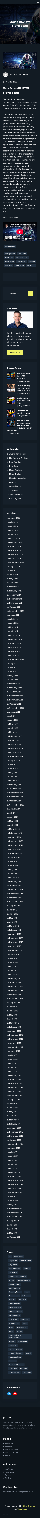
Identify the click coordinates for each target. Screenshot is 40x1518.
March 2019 (14, 877)
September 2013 (16, 1144)
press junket (22, 1341)
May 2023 (13, 675)
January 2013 (15, 1176)
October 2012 (15, 1188)
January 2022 (15, 740)
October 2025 (15, 558)
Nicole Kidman (22, 1327)
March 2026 (14, 538)
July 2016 (13, 1007)
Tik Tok (8, 1478)
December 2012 (16, 1180)
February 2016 (15, 1027)
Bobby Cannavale (24, 1280)
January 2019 (15, 885)
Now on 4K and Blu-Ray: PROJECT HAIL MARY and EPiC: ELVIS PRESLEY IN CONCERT (19, 426)
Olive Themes (29, 1506)
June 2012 (13, 1200)
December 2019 (16, 841)
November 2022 (16, 700)
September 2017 (16, 950)
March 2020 (14, 829)
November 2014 (16, 1087)
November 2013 (16, 1136)
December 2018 (16, 889)
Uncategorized (15, 498)
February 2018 (15, 930)
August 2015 (14, 1051)
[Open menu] (38, 2)
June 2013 (13, 1156)
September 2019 (16, 853)
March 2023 (14, 684)
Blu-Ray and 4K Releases (20, 458)
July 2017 (13, 958)
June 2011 (13, 1225)
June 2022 (13, 720)
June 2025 (13, 574)
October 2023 (15, 655)
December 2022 (16, 696)
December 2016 (16, 986)
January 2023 (15, 692)
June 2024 (14, 623)
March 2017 (14, 974)
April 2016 (13, 1019)
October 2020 (15, 801)
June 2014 (13, 1108)
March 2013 (14, 1168)
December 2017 (16, 938)
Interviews (13, 466)
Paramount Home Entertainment (15, 1336)
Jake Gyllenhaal (14, 1304)
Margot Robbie (14, 1323)
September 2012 (16, 1192)
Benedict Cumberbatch (17, 1276)
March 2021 (14, 780)
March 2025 (14, 587)
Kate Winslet (13, 1319)
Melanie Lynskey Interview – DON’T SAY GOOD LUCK (24, 388)
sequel (28, 1353)
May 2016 (13, 1015)
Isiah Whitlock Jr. (22, 258)
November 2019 (16, 845)
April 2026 (13, 534)
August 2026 (14, 518)
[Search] (30, 293)
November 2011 (15, 1212)
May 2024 (13, 627)
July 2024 (13, 619)
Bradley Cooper (14, 1284)
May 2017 (13, 966)
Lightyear (32, 261)
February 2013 (15, 1172)
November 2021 (16, 748)
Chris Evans (22, 254)
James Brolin (9, 261)
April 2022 (13, 728)
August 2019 (14, 857)
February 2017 (15, 978)
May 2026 (13, 530)
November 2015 (16, 1039)
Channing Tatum (15, 1292)
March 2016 (14, 1023)
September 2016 (16, 999)
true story (23, 1369)
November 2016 (16, 990)
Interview (12, 1300)
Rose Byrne (13, 1345)
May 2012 (13, 1204)
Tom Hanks (13, 1369)
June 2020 (13, 817)
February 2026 (15, 542)
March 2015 (14, 1071)
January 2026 (15, 546)
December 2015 (16, 1035)
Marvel (25, 1323)
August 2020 (14, 809)
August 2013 (14, 1148)
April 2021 (13, 776)
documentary (14, 1296)
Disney (27, 1292)
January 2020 (15, 837)
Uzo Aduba (31, 265)
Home (7, 1455)
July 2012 (13, 1196)
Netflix (11, 1327)
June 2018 (13, 914)
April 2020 (13, 825)
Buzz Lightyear (10, 254)
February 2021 (15, 784)
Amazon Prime (25, 1261)
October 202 (14, 1237)
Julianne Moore (14, 1315)
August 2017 (14, 954)
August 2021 (14, 760)
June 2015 (13, 1059)
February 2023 (15, 688)
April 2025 (13, 583)
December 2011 (15, 1209)
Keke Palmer (21, 261)
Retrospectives (11, 1449)
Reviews (8, 1446)
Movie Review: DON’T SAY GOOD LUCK (24, 400)
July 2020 (13, 813)
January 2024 (15, 643)
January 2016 (15, 1031)
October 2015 (15, 1043)
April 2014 (13, 1116)
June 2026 (13, 526)
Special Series (15, 486)
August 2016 (14, 1003)
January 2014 (15, 1128)
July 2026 (13, 522)
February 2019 (15, 881)
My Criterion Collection (19, 478)
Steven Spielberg (15, 1357)
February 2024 (15, 639)
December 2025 (16, 550)
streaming (12, 1361)
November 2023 (16, 651)
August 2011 (14, 1221)
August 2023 (14, 663)
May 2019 (13, 869)
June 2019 (13, 865)
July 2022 (13, 716)
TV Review (13, 490)
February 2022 (15, 736)
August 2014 (14, 1099)
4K (10, 1257)
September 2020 (16, 805)
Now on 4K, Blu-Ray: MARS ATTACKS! (23, 376)
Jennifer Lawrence (15, 1312)
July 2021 (13, 764)
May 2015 (13, 1063)
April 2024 (13, 631)
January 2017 (15, 982)
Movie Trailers (15, 474)
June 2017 (13, 962)
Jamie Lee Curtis (15, 1308)
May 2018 (13, 918)
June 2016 (13, 1011)
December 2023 (16, 647)
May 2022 (13, 724)
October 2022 (15, 704)
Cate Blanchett (14, 1288)
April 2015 (13, 1067)
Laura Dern (25, 1319)
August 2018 (14, 906)
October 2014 (15, 1091)
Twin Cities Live (16, 494)
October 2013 (15, 1140)
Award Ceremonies (17, 454)
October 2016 (15, 994)
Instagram (9, 1472)
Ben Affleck (13, 1272)
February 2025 (15, 591)
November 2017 (16, 942)
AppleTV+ (27, 1268)
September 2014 (16, 1095)
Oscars (19, 1331)
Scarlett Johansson (15, 1353)
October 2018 (15, 898)
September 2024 (16, 611)
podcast (12, 1341)
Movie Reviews (10, 246)
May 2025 (13, 579)
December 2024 (16, 599)
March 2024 (14, 635)
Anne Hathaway (14, 1268)
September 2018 (16, 902)
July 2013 (13, 1152)
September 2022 (16, 708)
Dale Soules (9, 258)
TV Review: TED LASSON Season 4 (24, 411)
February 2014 (15, 1124)
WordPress (22, 1509)
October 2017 (15, 946)
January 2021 (15, 789)
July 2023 (13, 667)
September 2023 (16, 659)
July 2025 (13, 570)
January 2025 (15, 595)
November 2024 (16, 603)
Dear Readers (15, 462)
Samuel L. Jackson (15, 1349)
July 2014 (13, 1103)
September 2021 (16, 756)
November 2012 (16, 1184)
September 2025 (16, 562)
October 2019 (15, 849)
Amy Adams (13, 1265)
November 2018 (16, 893)
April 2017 (13, 970)
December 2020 (16, 793)
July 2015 (13, 1055)
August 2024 (15, 615)
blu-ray (11, 1280)
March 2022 (14, 732)
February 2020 (15, 833)
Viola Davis (27, 1373)
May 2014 (13, 1112)
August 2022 (14, 712)
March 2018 (14, 926)
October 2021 (15, 752)
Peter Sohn (8, 265)
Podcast (13, 482)
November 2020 (16, 797)
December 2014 (16, 1083)
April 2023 (13, 679)
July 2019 (13, 861)
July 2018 (13, 910)
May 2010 (13, 1233)
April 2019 (13, 873)
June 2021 (13, 768)
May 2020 (13, 821)
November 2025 (16, 554)
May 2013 (13, 1160)
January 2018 (15, 934)
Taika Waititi (19, 265)
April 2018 (13, 922)
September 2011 (16, 1217)
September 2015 (16, 1047)
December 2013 (16, 1132)
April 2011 (13, 1229)
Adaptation (13, 1261)
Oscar (11, 1331)
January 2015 (15, 1079)
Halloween (26, 1296)
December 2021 (16, 744)
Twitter (8, 1475)
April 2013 (13, 1164)
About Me (9, 1443)
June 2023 (13, 671)
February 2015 (15, 1075)
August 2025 (14, 566)
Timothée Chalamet (16, 1365)
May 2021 (13, 772)
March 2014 (14, 1120)
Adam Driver (18, 1257)
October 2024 (15, 607)
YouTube (9, 1469)
